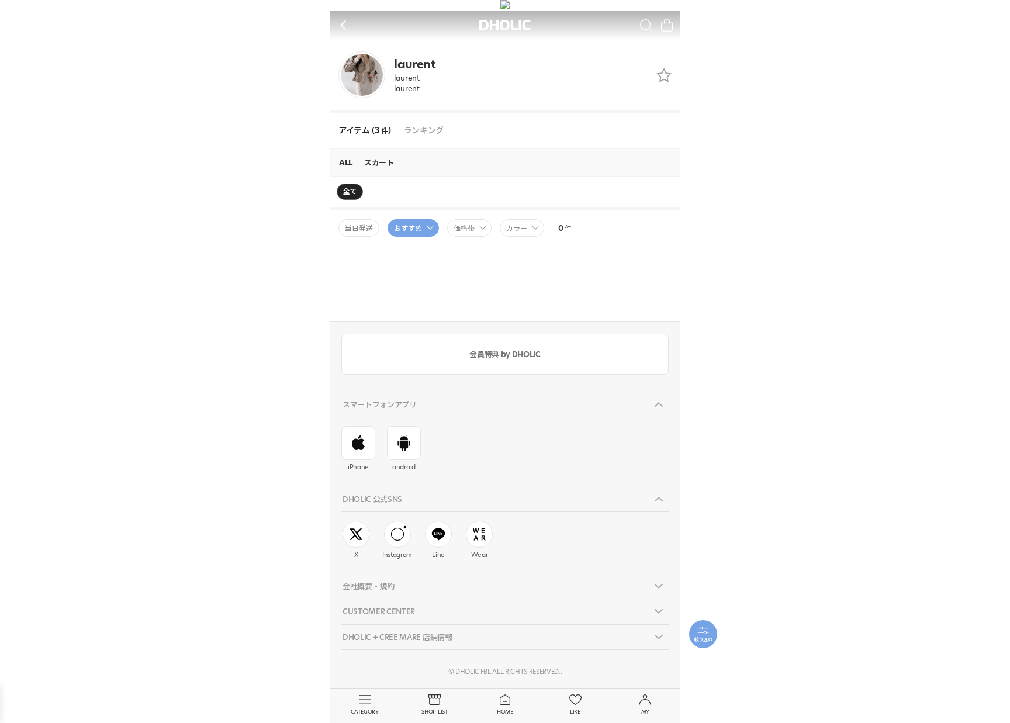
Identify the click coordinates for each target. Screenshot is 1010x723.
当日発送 (359, 228)
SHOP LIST (434, 711)
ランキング (424, 130)
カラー (516, 228)
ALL (345, 162)
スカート (379, 162)
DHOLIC (505, 25)
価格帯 (464, 228)
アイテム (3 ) (364, 130)
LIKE (575, 711)
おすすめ (408, 228)
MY (645, 711)
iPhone (358, 467)
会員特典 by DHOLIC (504, 354)
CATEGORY (364, 711)
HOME (505, 711)
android (404, 467)
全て (350, 191)
